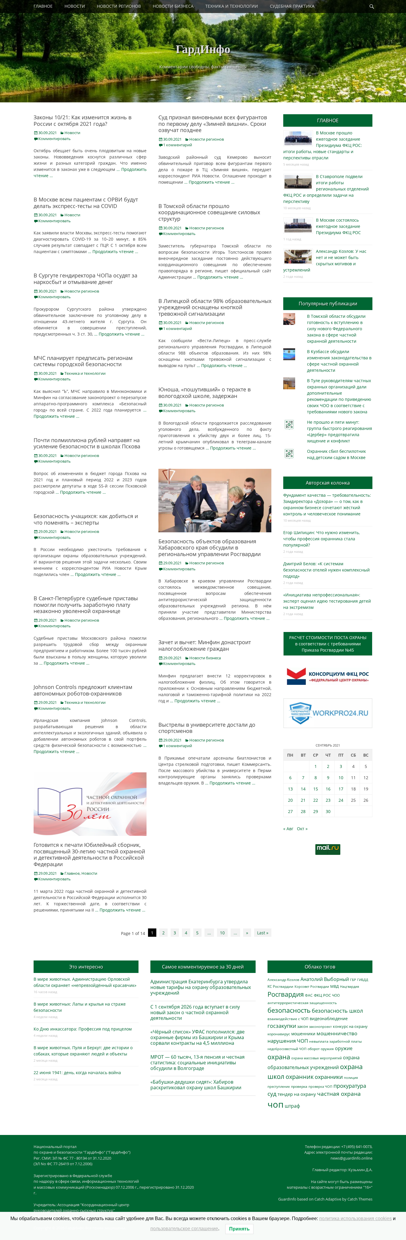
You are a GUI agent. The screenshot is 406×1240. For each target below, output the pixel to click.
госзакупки (281, 1025)
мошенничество (337, 1033)
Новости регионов (206, 139)
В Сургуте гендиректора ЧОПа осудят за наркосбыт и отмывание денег (85, 278)
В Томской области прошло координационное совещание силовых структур (209, 212)
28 (303, 811)
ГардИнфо (203, 48)
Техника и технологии (85, 373)
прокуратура (349, 1085)
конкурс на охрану (350, 1026)
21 (303, 800)
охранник (300, 1077)
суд (271, 1094)
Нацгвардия (349, 986)
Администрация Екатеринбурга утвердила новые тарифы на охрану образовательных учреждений (200, 987)
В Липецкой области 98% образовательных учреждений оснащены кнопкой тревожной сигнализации (214, 307)
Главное (72, 873)
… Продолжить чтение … (209, 182)
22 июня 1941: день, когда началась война (77, 1072)
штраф (292, 1106)
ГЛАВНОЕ (43, 6)
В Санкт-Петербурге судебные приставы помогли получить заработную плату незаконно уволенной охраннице (86, 605)
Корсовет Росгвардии (312, 987)
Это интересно (86, 966)
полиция (351, 1077)
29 (315, 811)
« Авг (288, 828)
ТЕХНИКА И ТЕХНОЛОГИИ (231, 6)
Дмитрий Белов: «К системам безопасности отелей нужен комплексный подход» (326, 570)
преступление (278, 1086)
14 (303, 789)
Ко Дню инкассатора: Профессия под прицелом (83, 1029)
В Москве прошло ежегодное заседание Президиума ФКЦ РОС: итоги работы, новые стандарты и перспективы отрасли (322, 145)
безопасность (289, 1010)
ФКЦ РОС (322, 995)
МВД (334, 986)
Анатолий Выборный (324, 979)
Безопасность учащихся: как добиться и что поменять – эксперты (86, 519)
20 (290, 800)
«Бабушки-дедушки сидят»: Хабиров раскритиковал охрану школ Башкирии (195, 1085)
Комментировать (54, 138)
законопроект (320, 1026)
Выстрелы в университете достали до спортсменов (206, 728)
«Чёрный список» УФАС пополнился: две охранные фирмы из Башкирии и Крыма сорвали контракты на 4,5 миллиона (197, 1037)
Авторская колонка (328, 483)
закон (302, 1026)
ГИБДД (362, 979)
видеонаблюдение (329, 1018)
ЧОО (336, 995)
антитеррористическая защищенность (302, 1002)
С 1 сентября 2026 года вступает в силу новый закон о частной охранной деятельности (195, 1012)
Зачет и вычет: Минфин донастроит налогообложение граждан (204, 645)
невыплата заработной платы (335, 1041)
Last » (262, 933)
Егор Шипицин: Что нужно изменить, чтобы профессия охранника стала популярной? (321, 539)
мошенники (303, 1033)
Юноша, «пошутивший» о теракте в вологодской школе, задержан (204, 392)
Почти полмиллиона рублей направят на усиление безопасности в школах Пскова (87, 443)
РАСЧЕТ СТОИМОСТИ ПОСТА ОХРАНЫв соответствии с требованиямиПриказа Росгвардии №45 (327, 644)
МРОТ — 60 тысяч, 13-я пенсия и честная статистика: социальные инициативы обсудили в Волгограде (197, 1062)
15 (315, 789)
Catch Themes (359, 1199)
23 (328, 800)
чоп (275, 1104)
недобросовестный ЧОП (286, 1049)
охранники (329, 1076)
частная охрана (339, 1094)
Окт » (302, 828)
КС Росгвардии (280, 986)
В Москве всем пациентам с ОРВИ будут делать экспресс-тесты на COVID (86, 202)
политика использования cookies (355, 1218)
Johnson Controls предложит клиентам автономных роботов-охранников (83, 690)
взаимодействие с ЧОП (288, 1018)
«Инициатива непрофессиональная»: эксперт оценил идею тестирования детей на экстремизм (327, 601)
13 (290, 789)
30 (328, 811)
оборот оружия (321, 1049)
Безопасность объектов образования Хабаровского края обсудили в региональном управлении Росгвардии (209, 548)
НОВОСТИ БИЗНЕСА (173, 6)
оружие (344, 1048)
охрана (278, 1056)
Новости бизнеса (205, 658)
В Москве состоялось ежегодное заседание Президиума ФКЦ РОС (338, 226)
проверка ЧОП (320, 1086)
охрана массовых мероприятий (316, 1058)
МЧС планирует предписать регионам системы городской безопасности (83, 361)
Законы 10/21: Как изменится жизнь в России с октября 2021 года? (82, 120)
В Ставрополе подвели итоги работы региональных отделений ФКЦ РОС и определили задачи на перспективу (326, 189)
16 (328, 789)
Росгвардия (285, 994)
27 (290, 811)
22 (315, 800)
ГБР (353, 979)
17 (341, 789)
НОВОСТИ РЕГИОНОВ (119, 6)
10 (222, 933)
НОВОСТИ (74, 6)
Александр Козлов (283, 979)
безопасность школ (337, 1010)
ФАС (309, 995)
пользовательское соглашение (184, 1228)
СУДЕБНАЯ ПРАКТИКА (292, 6)
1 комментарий (177, 144)
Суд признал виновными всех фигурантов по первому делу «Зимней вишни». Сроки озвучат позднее (212, 124)
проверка (299, 1086)
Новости (72, 132)
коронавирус (278, 1033)
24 (341, 800)
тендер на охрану (297, 1094)
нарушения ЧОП (287, 1040)
